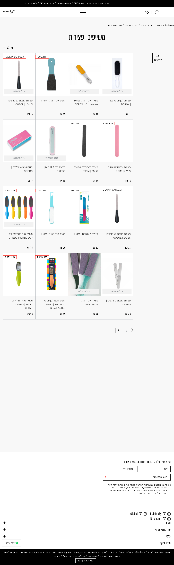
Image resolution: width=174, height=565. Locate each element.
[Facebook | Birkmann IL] (169, 518)
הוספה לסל (63, 91)
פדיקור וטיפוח (147, 25)
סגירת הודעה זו (85, 560)
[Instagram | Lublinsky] (164, 514)
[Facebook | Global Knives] (145, 514)
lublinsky (169, 25)
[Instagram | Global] (140, 514)
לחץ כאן (58, 556)
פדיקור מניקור (131, 25)
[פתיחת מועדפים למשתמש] (147, 12)
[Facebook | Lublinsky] (169, 514)
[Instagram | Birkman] (164, 518)
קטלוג (159, 25)
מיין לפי (9, 48)
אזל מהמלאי (129, 91)
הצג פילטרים (158, 58)
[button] (82, 11)
